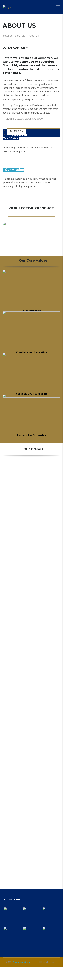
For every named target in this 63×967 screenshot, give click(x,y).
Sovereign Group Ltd (23, 962)
